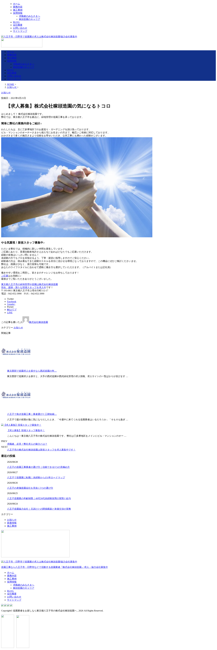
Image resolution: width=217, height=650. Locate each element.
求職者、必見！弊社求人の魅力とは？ (27, 444)
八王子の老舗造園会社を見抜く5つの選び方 (30, 488)
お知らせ (18, 327)
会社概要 (17, 25)
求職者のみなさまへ (29, 16)
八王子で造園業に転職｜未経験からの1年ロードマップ (36, 477)
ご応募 (4, 276)
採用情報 (17, 13)
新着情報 (12, 523)
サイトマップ (20, 31)
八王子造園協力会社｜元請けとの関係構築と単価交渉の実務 (39, 509)
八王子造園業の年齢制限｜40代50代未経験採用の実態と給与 (39, 498)
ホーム (16, 4)
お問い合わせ (20, 28)
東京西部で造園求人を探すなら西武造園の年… (32, 371)
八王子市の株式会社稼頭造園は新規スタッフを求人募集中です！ (41, 449)
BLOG (16, 22)
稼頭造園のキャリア (29, 19)
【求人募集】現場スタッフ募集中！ (26, 430)
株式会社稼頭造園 (38, 322)
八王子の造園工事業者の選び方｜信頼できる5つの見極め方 (38, 467)
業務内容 (17, 7)
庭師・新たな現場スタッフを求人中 (27, 287)
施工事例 (17, 10)
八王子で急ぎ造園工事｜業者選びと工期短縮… (32, 414)
